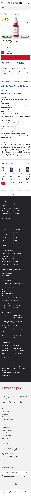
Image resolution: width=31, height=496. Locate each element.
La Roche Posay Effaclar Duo (6, 284)
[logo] (15, 3)
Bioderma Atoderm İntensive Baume (7, 322)
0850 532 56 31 (9, 454)
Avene (4, 237)
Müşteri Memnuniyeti (7, 419)
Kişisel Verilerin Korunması (6, 354)
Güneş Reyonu (6, 213)
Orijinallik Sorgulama (8, 417)
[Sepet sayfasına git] (15, 492)
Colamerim (16, 292)
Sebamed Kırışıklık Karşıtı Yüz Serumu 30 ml (3, 179)
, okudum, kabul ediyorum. (16, 476)
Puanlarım (5, 348)
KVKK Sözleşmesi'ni (9, 476)
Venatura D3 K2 (6, 315)
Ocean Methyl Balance (17, 306)
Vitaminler (16, 213)
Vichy (14, 227)
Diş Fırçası (16, 261)
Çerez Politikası (17, 353)
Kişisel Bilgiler (17, 348)
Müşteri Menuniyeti (7, 375)
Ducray (15, 235)
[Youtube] (15, 402)
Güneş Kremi (16, 267)
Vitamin (15, 259)
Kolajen (15, 256)
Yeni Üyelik (5, 345)
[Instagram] (21, 402)
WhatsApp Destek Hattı (12, 456)
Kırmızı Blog (16, 366)
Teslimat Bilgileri (6, 435)
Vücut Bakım (5, 216)
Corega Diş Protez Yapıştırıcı (7, 334)
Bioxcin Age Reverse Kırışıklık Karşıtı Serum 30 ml (12, 179)
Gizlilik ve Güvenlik (18, 350)
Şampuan (16, 264)
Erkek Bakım (16, 211)
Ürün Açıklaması (5, 81)
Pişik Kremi (5, 259)
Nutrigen (4, 242)
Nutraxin (4, 240)
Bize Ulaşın (16, 372)
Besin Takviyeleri (6, 208)
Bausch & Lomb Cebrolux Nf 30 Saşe (17, 335)
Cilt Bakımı (16, 208)
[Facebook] (4, 402)
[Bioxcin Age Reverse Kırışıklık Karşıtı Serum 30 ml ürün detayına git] (11, 169)
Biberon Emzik (6, 261)
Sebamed (3, 176)
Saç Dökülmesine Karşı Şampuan (7, 274)
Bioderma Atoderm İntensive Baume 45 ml (7, 293)
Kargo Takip (5, 357)
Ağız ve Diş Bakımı (18, 204)
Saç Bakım (16, 216)
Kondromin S (17, 325)
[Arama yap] (10, 492)
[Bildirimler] (28, 3)
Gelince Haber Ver (15, 57)
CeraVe (4, 229)
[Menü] (2, 3)
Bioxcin (12, 176)
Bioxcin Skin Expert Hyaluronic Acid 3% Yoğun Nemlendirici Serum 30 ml (20, 179)
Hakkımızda (5, 366)
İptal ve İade (5, 350)
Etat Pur (4, 232)
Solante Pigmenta (7, 303)
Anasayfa (3, 13)
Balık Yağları (5, 253)
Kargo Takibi (5, 443)
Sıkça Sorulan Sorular (6, 369)
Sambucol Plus (6, 298)
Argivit (4, 245)
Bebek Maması (17, 253)
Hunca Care (5, 235)
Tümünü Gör (26, 68)
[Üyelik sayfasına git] (25, 492)
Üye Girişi (16, 345)
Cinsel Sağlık (5, 211)
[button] (3, 28)
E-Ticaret (10, 487)
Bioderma (16, 232)
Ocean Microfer (17, 300)
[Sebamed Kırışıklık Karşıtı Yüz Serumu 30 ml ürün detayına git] (3, 169)
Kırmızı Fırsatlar (6, 372)
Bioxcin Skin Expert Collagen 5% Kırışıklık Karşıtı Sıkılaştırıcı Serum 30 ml (28, 179)
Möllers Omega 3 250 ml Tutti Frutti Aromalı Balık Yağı (18, 317)
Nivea (15, 237)
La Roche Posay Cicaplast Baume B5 (19, 284)
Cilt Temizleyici (6, 256)
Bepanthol (16, 242)
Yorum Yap (16, 44)
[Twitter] (10, 402)
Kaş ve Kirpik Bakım (7, 218)
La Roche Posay (6, 40)
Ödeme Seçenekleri (16, 81)
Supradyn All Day (18, 229)
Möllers (15, 240)
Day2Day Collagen (18, 298)
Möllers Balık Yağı (7, 300)
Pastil (3, 267)
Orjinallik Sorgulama (19, 368)
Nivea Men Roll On (18, 329)
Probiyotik (5, 264)
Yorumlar (25, 81)
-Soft (6, 487)
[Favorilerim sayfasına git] (20, 492)
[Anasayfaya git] (5, 492)
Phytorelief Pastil (18, 287)
